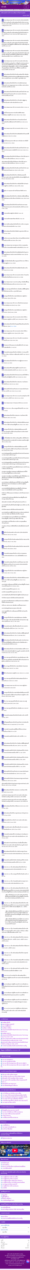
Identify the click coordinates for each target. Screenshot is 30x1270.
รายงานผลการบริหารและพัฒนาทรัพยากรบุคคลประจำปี (14, 1080)
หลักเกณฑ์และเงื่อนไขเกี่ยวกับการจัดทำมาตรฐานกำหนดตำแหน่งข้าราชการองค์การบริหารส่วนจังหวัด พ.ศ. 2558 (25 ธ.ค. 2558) (15, 853)
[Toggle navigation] (26, 7)
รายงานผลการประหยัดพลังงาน (9, 1127)
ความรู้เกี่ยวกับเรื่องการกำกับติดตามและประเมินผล (13, 1182)
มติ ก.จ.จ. (4, 1082)
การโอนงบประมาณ (6, 1115)
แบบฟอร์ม (4, 1187)
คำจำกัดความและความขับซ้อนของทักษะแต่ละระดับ (13, 597)
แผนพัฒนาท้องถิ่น (6, 1022)
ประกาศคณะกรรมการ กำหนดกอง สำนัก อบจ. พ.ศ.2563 (16, 403)
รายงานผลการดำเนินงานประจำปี (9, 1184)
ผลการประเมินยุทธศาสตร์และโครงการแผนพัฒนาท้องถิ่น (14, 1097)
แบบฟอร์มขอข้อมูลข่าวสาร (8, 1200)
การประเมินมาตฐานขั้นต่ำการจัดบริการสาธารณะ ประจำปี (15, 1100)
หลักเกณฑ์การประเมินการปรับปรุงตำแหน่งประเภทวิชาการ (14, 502)
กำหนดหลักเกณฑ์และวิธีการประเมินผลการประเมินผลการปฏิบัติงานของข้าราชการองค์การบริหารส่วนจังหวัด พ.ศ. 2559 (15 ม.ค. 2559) (15, 836)
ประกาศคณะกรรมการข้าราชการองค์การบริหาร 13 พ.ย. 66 (16, 107)
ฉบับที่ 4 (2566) (5, 941)
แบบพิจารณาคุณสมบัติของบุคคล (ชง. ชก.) (11, 589)
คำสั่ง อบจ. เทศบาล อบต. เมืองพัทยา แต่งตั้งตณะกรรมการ (14, 605)
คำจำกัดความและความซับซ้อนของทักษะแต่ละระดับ (13, 509)
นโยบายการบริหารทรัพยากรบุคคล (9, 1074)
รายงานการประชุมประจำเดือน (9, 1061)
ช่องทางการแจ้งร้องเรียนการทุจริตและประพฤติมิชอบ (13, 1166)
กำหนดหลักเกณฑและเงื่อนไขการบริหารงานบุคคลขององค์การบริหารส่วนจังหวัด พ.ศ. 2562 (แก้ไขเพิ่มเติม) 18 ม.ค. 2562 (14, 555)
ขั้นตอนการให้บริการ (6, 1198)
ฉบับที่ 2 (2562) (16, 939)
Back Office (5, 1216)
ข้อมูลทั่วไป (4, 1195)
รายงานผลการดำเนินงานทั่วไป (9, 1102)
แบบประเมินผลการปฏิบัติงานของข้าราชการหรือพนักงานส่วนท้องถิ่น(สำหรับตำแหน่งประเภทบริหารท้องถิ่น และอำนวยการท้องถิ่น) (15, 986)
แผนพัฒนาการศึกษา (6, 1028)
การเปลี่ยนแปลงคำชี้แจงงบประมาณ (10, 1117)
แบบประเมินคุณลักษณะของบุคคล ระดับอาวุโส (11, 608)
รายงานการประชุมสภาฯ (7, 1059)
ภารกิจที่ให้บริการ (6, 1125)
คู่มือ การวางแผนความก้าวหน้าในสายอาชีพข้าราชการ (15, 190)
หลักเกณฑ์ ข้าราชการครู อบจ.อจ (9, 1083)
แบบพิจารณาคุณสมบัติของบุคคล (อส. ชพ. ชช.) (12, 592)
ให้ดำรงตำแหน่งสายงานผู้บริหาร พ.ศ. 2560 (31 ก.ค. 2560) (16, 673)
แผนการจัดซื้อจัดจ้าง (6, 1026)
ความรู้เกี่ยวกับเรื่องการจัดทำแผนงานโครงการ (12, 1180)
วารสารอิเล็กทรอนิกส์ (7, 1168)
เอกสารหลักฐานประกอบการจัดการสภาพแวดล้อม (13, 1209)
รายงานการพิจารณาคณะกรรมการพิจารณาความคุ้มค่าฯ (14, 1063)
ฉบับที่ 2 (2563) (11, 948)
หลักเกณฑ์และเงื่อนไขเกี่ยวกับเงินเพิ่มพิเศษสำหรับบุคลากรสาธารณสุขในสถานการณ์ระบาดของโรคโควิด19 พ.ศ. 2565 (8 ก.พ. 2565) (15, 254)
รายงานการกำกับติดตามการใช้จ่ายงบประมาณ (12, 1112)
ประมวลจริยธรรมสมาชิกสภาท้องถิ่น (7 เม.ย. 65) (14, 218)
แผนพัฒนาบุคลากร (6, 1033)
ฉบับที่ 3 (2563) (24, 939)
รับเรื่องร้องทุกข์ (5, 1162)
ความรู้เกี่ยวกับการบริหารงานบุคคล (10, 1178)
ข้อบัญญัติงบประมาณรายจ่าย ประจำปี (10, 1110)
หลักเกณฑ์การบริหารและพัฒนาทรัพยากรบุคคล (12, 1078)
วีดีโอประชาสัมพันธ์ (6, 1143)
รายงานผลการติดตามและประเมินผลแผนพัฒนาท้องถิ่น (14, 1095)
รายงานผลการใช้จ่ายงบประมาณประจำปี (11, 1113)
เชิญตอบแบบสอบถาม (7, 1138)
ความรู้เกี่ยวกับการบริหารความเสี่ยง (10, 1177)
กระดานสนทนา (5, 1164)
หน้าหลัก (3, 7)
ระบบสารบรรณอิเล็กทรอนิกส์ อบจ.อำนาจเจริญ (12, 1218)
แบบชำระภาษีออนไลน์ (7, 1129)
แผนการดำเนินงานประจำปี (8, 1024)
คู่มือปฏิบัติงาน (5, 1196)
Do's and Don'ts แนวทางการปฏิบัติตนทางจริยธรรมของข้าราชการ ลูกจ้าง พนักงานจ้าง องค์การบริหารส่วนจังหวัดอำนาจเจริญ (15, 1010)
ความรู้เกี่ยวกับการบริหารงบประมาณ (10, 1186)
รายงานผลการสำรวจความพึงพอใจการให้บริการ (12, 1098)
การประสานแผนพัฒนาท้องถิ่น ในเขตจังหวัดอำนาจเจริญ (14, 1045)
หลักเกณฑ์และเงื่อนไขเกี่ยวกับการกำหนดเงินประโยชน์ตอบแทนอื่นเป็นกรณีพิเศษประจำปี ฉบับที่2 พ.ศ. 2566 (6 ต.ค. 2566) (15, 121)
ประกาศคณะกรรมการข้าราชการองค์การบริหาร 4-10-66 (16, 128)
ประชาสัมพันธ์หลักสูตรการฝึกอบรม (10, 1085)
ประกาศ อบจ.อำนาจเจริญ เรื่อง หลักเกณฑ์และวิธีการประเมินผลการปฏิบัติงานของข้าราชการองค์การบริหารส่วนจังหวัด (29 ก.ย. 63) (15, 977)
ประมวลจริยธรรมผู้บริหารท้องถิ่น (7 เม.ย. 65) (13, 213)
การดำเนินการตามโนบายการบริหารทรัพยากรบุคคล (13, 1076)
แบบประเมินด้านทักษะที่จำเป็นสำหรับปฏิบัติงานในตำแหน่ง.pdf (15, 594)
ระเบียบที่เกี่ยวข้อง (6, 1207)
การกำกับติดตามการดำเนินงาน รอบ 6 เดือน (11, 1093)
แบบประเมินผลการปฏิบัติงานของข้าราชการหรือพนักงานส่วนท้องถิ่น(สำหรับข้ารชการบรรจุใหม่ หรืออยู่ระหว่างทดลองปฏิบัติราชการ (15, 1001)
